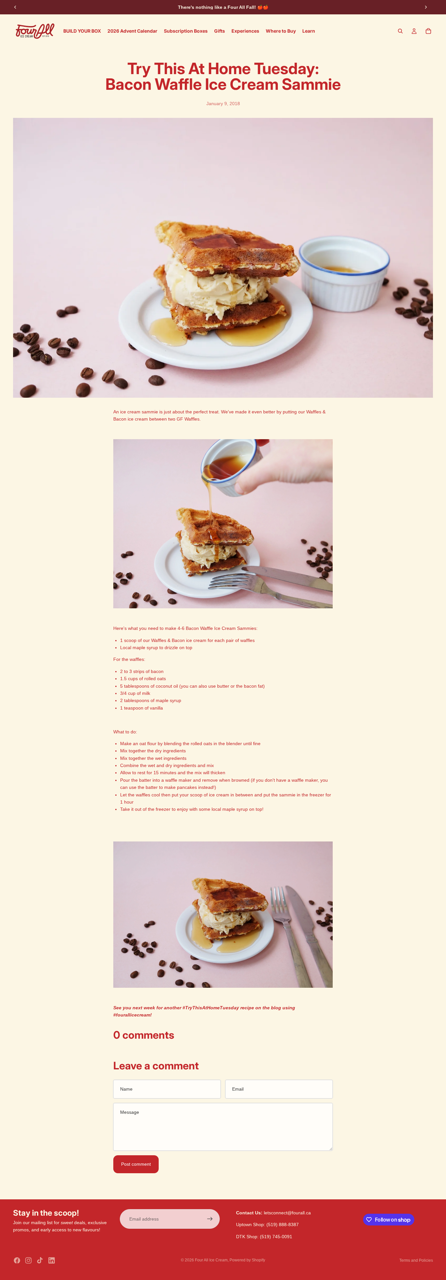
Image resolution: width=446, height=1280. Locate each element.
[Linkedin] (52, 1260)
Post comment (136, 1164)
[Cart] (428, 31)
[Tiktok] (40, 1260)
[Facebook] (17, 1260)
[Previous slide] (15, 7)
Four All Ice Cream (211, 1260)
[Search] (400, 31)
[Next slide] (426, 7)
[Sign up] (210, 1219)
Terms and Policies (416, 1260)
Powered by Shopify (247, 1260)
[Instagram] (28, 1260)
